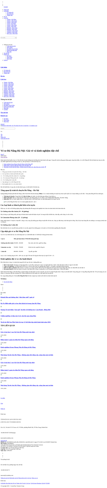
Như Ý (2, 154)
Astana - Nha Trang (12, 25)
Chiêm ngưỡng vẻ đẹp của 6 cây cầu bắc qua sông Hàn (18, 316)
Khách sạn (6, 54)
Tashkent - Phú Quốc (12, 32)
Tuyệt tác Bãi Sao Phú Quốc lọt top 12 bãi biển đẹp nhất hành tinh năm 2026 (26, 322)
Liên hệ (6, 60)
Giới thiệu (6, 11)
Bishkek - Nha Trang (12, 28)
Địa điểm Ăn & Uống (12, 49)
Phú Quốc (9, 58)
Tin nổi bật (6, 53)
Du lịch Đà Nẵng (8, 282)
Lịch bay (6, 18)
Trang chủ (6, 9)
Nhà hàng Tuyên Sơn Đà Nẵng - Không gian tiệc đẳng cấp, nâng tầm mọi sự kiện (24, 167)
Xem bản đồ (4, 440)
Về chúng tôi (10, 12)
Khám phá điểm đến (12, 50)
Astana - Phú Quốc (11, 26)
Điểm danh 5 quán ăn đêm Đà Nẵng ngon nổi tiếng (16, 165)
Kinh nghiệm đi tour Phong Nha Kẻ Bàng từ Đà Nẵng (17, 164)
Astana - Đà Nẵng (11, 23)
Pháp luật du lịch (22, 478)
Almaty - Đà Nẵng (11, 19)
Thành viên (10, 15)
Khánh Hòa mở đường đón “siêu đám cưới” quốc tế (17, 297)
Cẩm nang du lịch (11, 46)
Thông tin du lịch (5, 478)
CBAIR (6, 7)
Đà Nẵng (9, 56)
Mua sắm (9, 51)
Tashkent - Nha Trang (12, 30)
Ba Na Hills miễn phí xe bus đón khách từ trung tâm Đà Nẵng (21, 303)
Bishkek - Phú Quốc (12, 29)
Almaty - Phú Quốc (12, 22)
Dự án (5, 16)
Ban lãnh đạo (10, 13)
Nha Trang (9, 57)
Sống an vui (35, 478)
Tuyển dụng (34, 483)
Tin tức (24, 483)
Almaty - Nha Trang (12, 21)
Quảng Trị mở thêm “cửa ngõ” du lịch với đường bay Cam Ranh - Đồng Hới (25, 310)
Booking (39, 483)
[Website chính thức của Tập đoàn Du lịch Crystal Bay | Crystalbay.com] (19, 125)
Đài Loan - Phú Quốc (12, 33)
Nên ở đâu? (10, 47)
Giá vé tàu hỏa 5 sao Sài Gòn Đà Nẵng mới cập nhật (18, 332)
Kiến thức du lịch (13, 478)
